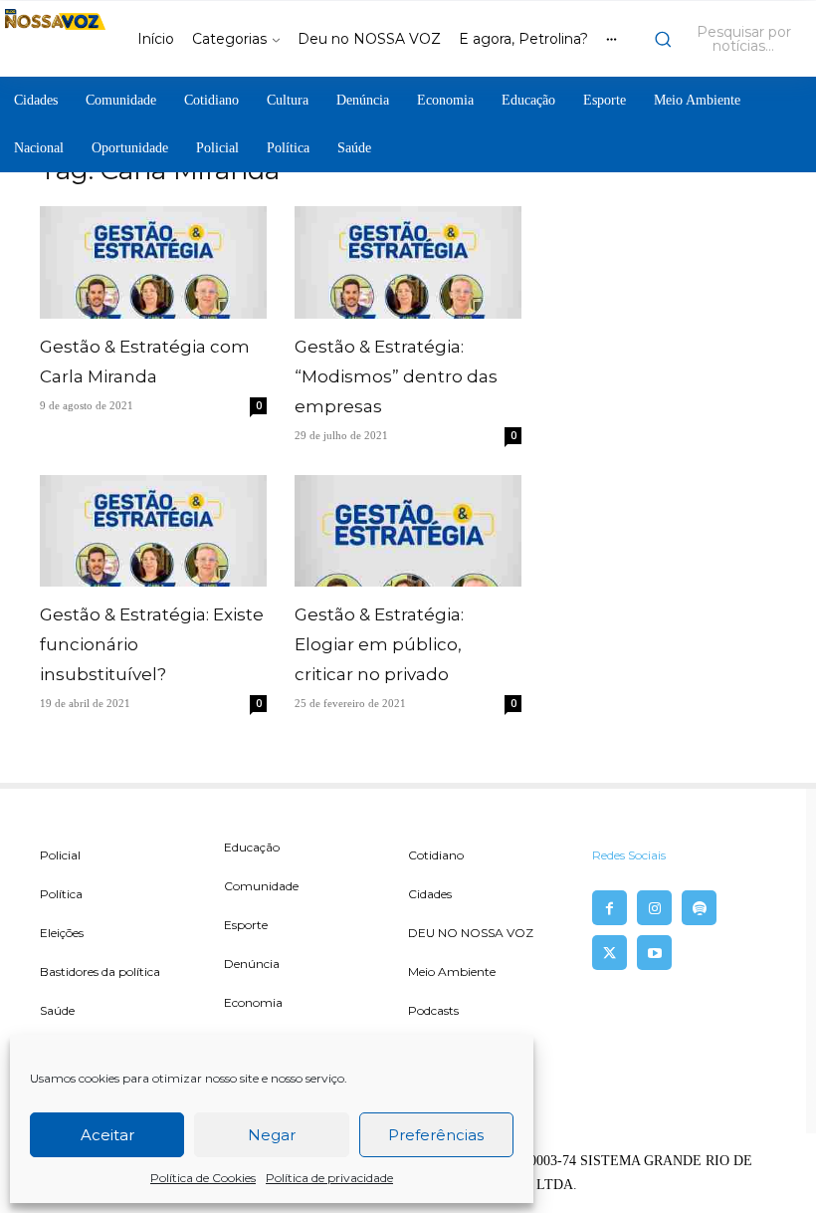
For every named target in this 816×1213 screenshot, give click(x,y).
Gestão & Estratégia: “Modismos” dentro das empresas (396, 376)
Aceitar (107, 1134)
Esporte (246, 924)
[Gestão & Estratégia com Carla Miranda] (153, 262)
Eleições (62, 932)
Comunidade (261, 885)
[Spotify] (699, 907)
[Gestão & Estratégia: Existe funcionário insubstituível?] (153, 531)
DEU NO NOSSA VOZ (470, 932)
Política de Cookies (203, 1177)
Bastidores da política (100, 971)
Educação (252, 847)
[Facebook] (609, 907)
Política (61, 893)
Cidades (430, 893)
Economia (253, 1002)
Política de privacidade (329, 1177)
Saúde (57, 1010)
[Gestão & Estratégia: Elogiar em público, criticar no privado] (408, 531)
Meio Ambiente (452, 971)
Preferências (436, 1134)
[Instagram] (654, 907)
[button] (730, 39)
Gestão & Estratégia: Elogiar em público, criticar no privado (379, 644)
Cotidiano (436, 855)
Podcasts (433, 1010)
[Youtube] (654, 952)
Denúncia (252, 963)
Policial (60, 855)
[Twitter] (609, 952)
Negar (272, 1134)
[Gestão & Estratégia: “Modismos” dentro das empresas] (408, 262)
